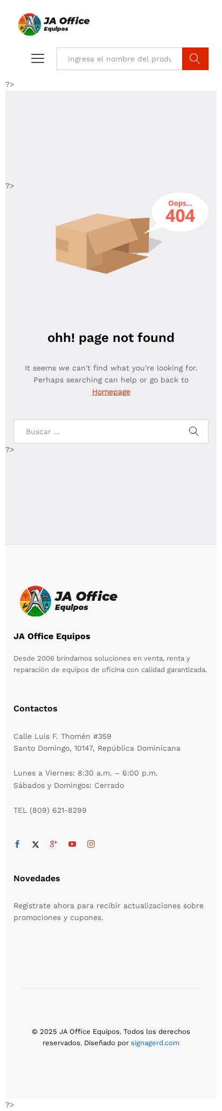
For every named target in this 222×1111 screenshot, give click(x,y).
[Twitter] (35, 845)
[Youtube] (72, 845)
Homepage (111, 391)
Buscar (195, 58)
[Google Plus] (54, 845)
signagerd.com (155, 1043)
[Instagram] (91, 845)
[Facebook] (17, 845)
